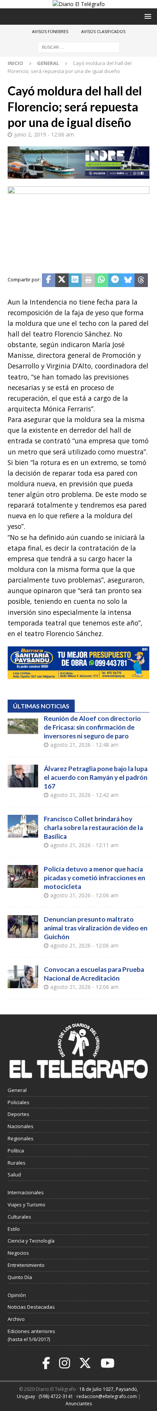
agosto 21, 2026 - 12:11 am (84, 845)
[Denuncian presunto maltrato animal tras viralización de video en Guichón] (23, 926)
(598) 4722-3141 (55, 1396)
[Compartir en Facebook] (48, 280)
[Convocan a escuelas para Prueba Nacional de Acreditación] (23, 976)
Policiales (18, 1102)
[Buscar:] (79, 47)
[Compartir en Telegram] (115, 280)
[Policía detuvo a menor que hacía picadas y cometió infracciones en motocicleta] (23, 876)
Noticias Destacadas (31, 1306)
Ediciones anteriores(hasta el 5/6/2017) (31, 1335)
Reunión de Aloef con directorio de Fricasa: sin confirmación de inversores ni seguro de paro (92, 727)
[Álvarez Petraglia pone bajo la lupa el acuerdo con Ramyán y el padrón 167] (23, 776)
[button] (146, 16)
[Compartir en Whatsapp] (101, 280)
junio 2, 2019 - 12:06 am (44, 134)
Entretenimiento (26, 1265)
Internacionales (26, 1192)
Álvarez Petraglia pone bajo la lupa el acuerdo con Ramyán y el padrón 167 (95, 777)
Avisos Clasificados (103, 31)
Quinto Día (20, 1277)
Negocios (18, 1252)
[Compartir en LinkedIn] (75, 280)
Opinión (17, 1295)
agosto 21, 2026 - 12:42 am (84, 794)
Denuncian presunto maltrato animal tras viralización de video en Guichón (95, 928)
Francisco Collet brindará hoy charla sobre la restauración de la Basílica (93, 827)
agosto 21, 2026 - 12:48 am (84, 744)
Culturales (19, 1216)
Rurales (17, 1162)
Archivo (16, 1319)
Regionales (21, 1138)
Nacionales (21, 1126)
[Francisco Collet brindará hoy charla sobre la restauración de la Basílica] (23, 826)
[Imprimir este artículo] (88, 280)
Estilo (14, 1228)
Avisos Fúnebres (50, 31)
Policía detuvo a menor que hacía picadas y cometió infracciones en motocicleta (94, 877)
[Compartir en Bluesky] (128, 280)
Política (16, 1150)
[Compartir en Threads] (141, 280)
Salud (14, 1174)
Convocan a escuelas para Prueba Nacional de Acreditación (94, 973)
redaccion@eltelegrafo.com (107, 1396)
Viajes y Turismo (26, 1204)
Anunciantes (79, 1403)
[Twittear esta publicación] (62, 280)
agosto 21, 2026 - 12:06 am (84, 895)
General (17, 1090)
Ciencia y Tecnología (31, 1240)
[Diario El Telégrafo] (79, 4)
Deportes (18, 1114)
